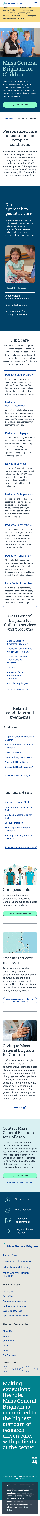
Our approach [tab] (9, 118)
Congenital (18, 767)
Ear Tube (14, 822)
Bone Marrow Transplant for (19, 808)
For (10, 1355)
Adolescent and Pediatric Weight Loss (19, 650)
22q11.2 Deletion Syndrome (16, 642)
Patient (10, 1255)
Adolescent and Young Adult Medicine (18, 659)
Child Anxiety (18, 683)
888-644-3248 (21, 105)
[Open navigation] (35, 3)
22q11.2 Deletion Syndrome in (20, 738)
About (7, 1331)
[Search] (30, 3)
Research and (17, 1261)
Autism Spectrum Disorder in (19, 746)
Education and (16, 1267)
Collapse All (22, 288)
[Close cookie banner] (29, 1486)
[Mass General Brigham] (12, 3)
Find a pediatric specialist (20, 914)
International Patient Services (20, 1182)
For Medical (15, 1315)
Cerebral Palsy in (17, 757)
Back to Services (12, 32)
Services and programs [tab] (28, 118)
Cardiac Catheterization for (18, 816)
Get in (9, 1296)
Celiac (12, 752)
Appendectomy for (18, 802)
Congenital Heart (17, 762)
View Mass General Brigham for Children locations (20, 1000)
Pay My (8, 1291)
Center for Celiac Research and (15, 675)
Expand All (11, 288)
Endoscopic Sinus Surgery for (19, 829)
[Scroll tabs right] (38, 118)
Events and (12, 1311)
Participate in (14, 1306)
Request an (15, 1301)
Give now (18, 1107)
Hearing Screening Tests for (19, 837)
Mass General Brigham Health (16, 1274)
